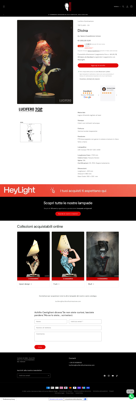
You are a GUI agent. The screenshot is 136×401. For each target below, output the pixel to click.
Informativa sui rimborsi (65, 391)
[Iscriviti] (48, 375)
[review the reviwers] (110, 88)
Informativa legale (59, 393)
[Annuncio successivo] (132, 15)
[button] (4, 7)
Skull (90, 284)
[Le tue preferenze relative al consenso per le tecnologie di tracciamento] (8, 399)
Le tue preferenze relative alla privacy (73, 399)
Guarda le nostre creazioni (68, 214)
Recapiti (111, 391)
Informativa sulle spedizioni (100, 391)
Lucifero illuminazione (32, 391)
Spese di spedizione (93, 51)
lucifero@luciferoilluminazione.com (81, 365)
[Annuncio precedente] (4, 15)
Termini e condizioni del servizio (82, 391)
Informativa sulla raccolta (56, 399)
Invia (40, 347)
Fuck (55, 284)
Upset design (24, 284)
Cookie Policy (79, 393)
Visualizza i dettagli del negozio (90, 79)
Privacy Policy (69, 393)
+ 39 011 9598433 (75, 363)
